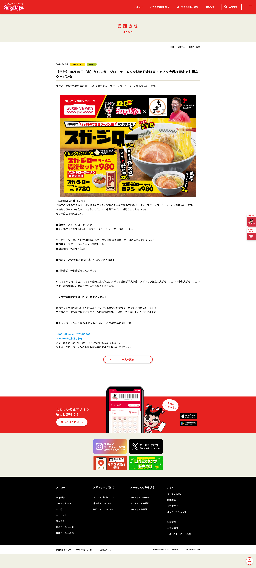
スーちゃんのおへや (139, 497)
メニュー (138, 6)
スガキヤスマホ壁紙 (139, 503)
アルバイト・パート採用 (179, 533)
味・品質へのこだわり (103, 503)
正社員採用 (172, 527)
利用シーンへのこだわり (104, 509)
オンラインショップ (176, 512)
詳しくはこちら (70, 422)
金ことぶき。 (62, 515)
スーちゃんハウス (64, 503)
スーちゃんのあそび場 (187, 6)
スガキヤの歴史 (174, 494)
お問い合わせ (105, 550)
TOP (249, 562)
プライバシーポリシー (85, 550)
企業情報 (171, 521)
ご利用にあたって (63, 550)
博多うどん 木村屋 (65, 527)
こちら (86, 334)
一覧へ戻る (128, 359)
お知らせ (210, 6)
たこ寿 (59, 509)
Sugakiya (60, 497)
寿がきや (60, 521)
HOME (172, 47)
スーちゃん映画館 (138, 509)
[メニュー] (250, 7)
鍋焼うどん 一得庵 (65, 533)
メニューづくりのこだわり (106, 497)
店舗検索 (233, 6)
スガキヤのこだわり (159, 6)
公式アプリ (172, 506)
